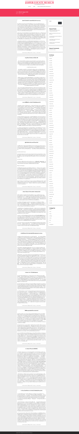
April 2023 (50, 142)
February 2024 (51, 121)
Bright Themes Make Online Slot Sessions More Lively (55, 34)
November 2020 (51, 190)
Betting (29, 6)
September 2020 (51, 194)
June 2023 (50, 138)
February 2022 (51, 164)
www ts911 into (36, 294)
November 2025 (51, 75)
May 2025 (50, 88)
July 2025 (50, 84)
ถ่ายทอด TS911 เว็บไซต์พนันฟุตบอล (31, 272)
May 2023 (50, 140)
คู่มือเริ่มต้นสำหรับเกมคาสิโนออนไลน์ (31, 142)
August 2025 (51, 82)
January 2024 (51, 123)
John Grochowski (25, 52)
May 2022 (50, 159)
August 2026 (51, 56)
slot (49, 222)
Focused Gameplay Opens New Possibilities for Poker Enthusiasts (55, 37)
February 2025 (51, 95)
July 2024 (50, 110)
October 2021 (51, 170)
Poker (50, 220)
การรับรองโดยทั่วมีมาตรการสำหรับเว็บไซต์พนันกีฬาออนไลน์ (31, 390)
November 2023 (51, 127)
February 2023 (51, 146)
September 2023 (51, 131)
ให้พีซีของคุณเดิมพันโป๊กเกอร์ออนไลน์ (31, 310)
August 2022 (51, 157)
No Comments (39, 52)
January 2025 (51, 97)
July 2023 (50, 136)
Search (50, 21)
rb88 (19, 125)
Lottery (50, 218)
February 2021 (51, 183)
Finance (50, 213)
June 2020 (50, 200)
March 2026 (50, 67)
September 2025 (51, 80)
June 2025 (50, 86)
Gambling (50, 215)
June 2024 (50, 112)
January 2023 (51, 149)
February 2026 (51, 69)
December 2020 (51, 187)
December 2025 (51, 73)
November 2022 (51, 153)
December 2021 (51, 168)
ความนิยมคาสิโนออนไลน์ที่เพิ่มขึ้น (31, 348)
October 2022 (51, 155)
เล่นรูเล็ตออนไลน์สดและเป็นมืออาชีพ (31, 57)
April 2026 (50, 64)
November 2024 (51, 101)
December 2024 (51, 99)
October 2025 (51, 77)
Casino (34, 6)
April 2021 (50, 179)
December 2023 (51, 125)
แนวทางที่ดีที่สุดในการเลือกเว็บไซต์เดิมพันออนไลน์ (31, 102)
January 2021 (51, 185)
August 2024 (51, 108)
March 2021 (50, 181)
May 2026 (50, 62)
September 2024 (51, 105)
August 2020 (51, 196)
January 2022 (51, 166)
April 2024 (50, 116)
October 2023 (51, 129)
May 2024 (50, 114)
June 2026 (50, 60)
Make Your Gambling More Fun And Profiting (44, 6)
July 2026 (50, 58)
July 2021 (50, 172)
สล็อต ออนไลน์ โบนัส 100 (31, 75)
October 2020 (51, 192)
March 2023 (50, 144)
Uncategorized (51, 224)
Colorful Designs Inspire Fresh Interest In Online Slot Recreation (54, 40)
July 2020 (50, 198)
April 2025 (50, 90)
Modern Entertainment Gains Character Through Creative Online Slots (54, 31)
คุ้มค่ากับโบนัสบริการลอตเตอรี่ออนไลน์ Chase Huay (31, 20)
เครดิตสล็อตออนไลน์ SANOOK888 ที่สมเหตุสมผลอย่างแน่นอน (31, 233)
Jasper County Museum (39, 2)
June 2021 (50, 174)
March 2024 (50, 118)
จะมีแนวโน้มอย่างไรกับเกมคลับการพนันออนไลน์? (31, 191)
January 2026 (51, 71)
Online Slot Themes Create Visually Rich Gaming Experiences (54, 43)
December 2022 (51, 151)
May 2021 (50, 177)
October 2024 (51, 103)
